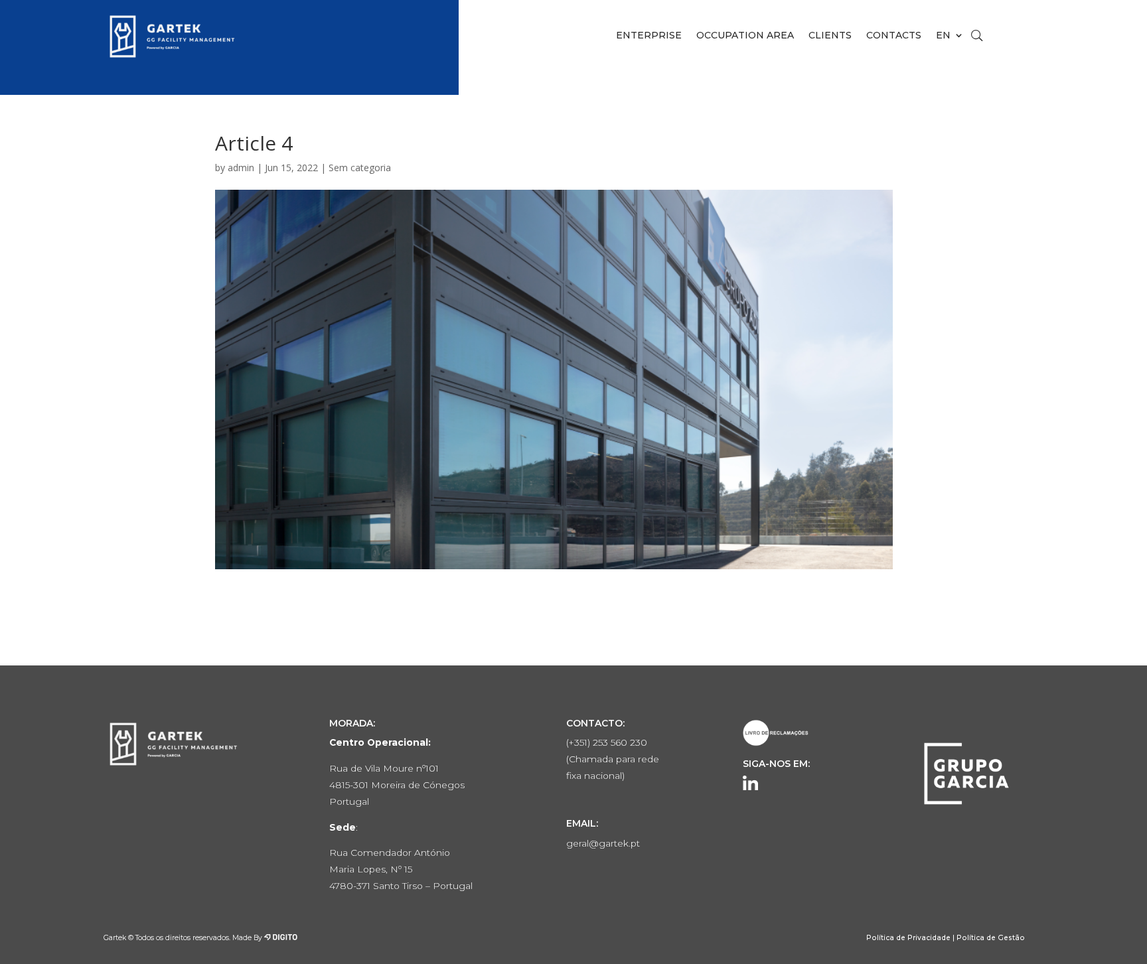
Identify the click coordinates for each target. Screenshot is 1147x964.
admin (241, 167)
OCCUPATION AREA (745, 36)
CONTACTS (893, 36)
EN (943, 36)
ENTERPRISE (649, 36)
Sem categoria (360, 167)
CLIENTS (830, 36)
